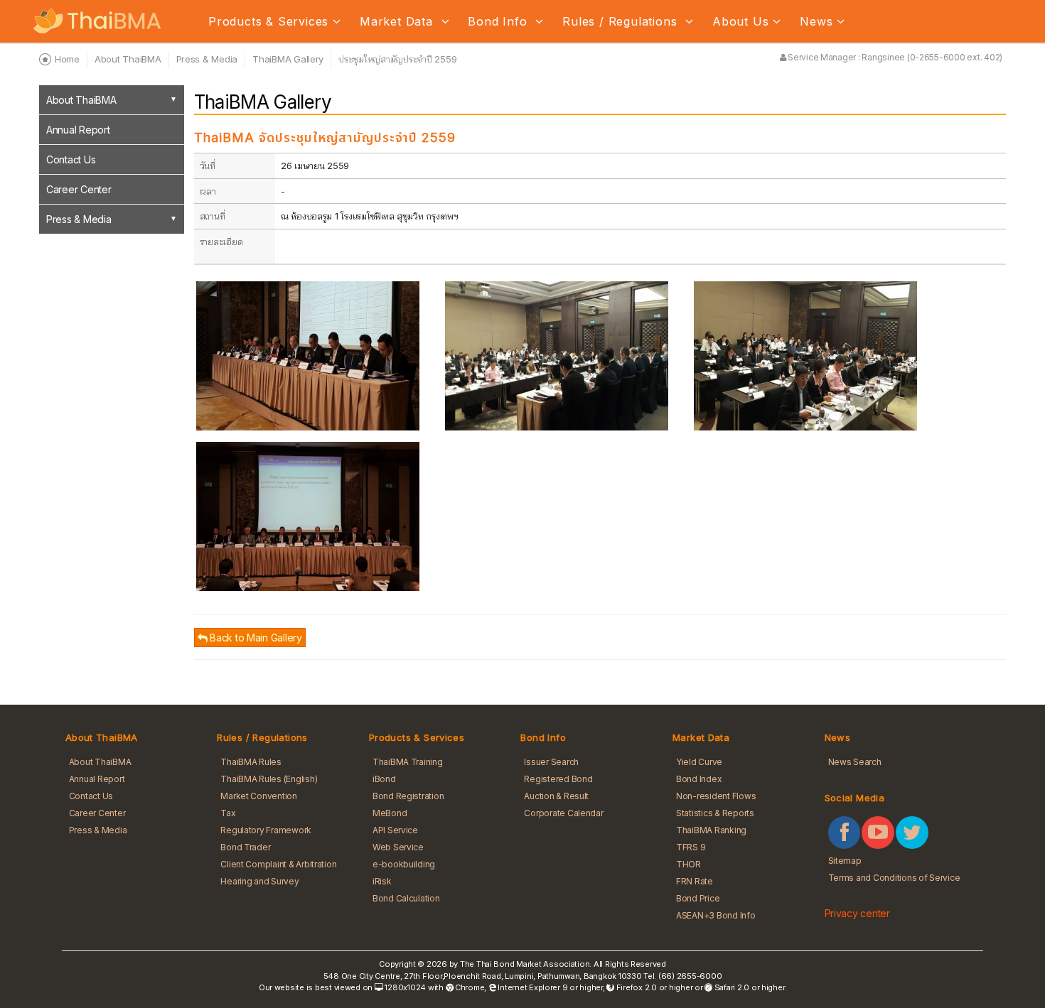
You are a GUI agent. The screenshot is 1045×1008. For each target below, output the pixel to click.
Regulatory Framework (265, 830)
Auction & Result (556, 796)
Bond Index (699, 779)
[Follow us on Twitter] (912, 832)
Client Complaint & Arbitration (278, 864)
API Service (395, 830)
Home (67, 59)
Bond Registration (408, 796)
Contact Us (70, 159)
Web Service (398, 847)
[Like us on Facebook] (844, 832)
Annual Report (78, 130)
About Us (740, 21)
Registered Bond (558, 779)
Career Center (79, 189)
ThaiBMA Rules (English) (268, 779)
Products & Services (268, 21)
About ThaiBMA (81, 100)
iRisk (382, 881)
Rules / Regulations (621, 21)
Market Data (398, 21)
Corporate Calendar (563, 813)
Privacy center (857, 913)
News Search (854, 762)
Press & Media (79, 219)
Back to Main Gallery (254, 638)
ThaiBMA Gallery (287, 59)
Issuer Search (551, 762)
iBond (384, 779)
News (816, 21)
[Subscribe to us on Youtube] (878, 832)
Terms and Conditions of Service (894, 877)
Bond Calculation (406, 898)
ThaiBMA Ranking (711, 830)
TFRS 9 (690, 847)
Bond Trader (245, 847)
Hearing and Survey (259, 881)
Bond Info (499, 21)
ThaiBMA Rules (251, 762)
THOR (688, 864)
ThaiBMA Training (408, 762)
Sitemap (845, 860)
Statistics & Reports (715, 813)
